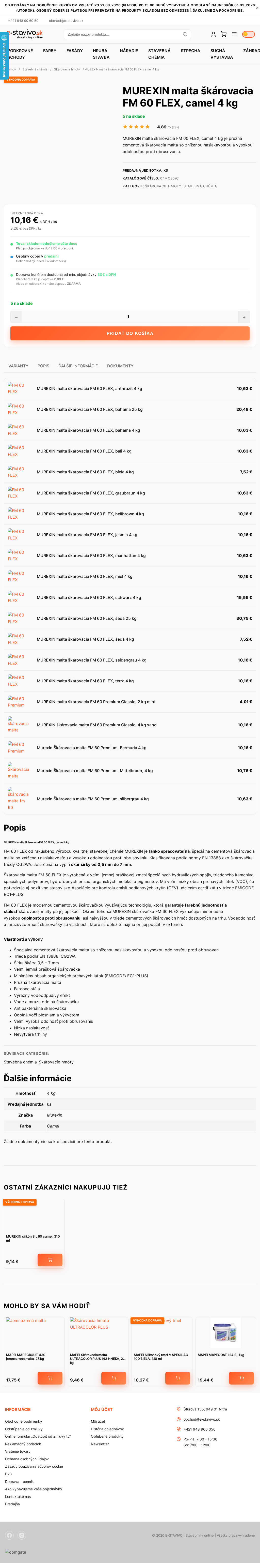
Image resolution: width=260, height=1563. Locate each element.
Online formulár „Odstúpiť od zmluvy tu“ (38, 1436)
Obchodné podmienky (23, 1421)
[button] (127, 34)
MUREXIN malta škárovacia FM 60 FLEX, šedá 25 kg (87, 618)
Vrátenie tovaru (17, 1451)
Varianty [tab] (18, 365)
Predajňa (12, 1504)
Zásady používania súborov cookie (34, 1466)
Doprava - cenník (19, 1481)
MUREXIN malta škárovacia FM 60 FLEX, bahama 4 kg (88, 430)
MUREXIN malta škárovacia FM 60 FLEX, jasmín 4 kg (87, 534)
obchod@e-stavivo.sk (202, 1419)
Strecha (190, 50)
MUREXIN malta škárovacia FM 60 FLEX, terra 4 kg (85, 680)
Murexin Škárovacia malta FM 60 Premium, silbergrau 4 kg (93, 798)
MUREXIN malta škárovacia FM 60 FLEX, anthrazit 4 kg (89, 388)
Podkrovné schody (20, 54)
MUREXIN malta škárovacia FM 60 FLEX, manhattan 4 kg (91, 555)
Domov (11, 69)
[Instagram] (22, 1535)
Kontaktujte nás (18, 1496)
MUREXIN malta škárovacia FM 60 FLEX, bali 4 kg (84, 451)
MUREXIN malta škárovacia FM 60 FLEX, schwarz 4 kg (89, 597)
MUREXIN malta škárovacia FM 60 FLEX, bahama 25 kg (90, 409)
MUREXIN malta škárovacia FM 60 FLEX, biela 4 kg (85, 471)
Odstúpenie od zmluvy (24, 1429)
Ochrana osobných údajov (27, 1459)
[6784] (241, 1378)
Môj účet (98, 1421)
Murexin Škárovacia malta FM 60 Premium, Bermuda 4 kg (92, 747)
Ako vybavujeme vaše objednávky (33, 1489)
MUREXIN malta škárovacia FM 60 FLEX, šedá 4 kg (85, 639)
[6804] (50, 1378)
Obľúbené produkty (107, 1436)
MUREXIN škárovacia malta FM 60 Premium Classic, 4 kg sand (97, 724)
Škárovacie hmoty (67, 69)
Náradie (129, 50)
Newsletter (100, 1444)
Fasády (75, 50)
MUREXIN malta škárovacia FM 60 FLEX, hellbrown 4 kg (90, 513)
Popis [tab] (43, 365)
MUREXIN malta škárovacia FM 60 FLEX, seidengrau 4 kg (92, 660)
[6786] (177, 1378)
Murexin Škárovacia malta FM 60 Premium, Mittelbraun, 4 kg (95, 770)
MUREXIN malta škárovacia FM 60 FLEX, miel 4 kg (85, 576)
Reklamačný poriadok (23, 1444)
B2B (8, 1474)
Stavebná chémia (159, 54)
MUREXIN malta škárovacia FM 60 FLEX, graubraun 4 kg (91, 492)
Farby (49, 50)
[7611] (50, 1260)
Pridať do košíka (130, 333)
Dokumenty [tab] (120, 365)
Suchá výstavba (221, 54)
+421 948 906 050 (200, 1429)
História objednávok (107, 1429)
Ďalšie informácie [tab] (78, 365)
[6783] (113, 1378)
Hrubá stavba (101, 54)
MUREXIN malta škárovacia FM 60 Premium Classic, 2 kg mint (96, 701)
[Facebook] (9, 1535)
